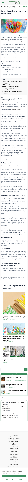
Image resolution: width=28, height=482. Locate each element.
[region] (14, 474)
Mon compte (14, 449)
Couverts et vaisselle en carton (13, 6)
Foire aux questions (14, 451)
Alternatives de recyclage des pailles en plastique (13, 82)
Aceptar (14, 475)
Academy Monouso (14, 446)
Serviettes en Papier (14, 463)
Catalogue (14, 453)
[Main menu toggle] (3, 3)
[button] (26, 3)
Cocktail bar (5, 362)
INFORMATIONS (14, 448)
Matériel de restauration (17, 15)
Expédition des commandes (14, 438)
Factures (14, 456)
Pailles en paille (7, 84)
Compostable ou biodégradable (9, 413)
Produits (24, 15)
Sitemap (14, 444)
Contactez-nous (14, 454)
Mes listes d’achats (14, 459)
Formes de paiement (14, 439)
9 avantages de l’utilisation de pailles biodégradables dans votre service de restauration (13, 338)
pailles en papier (7, 229)
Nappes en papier (14, 464)
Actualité (4, 402)
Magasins (14, 443)
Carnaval (4, 404)
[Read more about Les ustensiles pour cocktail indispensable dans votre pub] (14, 351)
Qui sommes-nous (14, 436)
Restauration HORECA (7, 341)
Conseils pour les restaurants (9, 415)
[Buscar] (25, 369)
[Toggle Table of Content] (24, 80)
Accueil (3, 6)
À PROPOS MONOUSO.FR (14, 435)
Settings (7, 479)
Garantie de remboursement (14, 441)
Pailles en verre (9, 89)
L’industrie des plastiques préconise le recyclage (12, 92)
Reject (20, 479)
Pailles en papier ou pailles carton (11, 86)
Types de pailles (12, 319)
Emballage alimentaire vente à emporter (14, 466)
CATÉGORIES (14, 461)
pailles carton (4, 39)
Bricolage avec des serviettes (16, 402)
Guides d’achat (6, 319)
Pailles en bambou (9, 88)
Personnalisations (14, 457)
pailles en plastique (21, 41)
